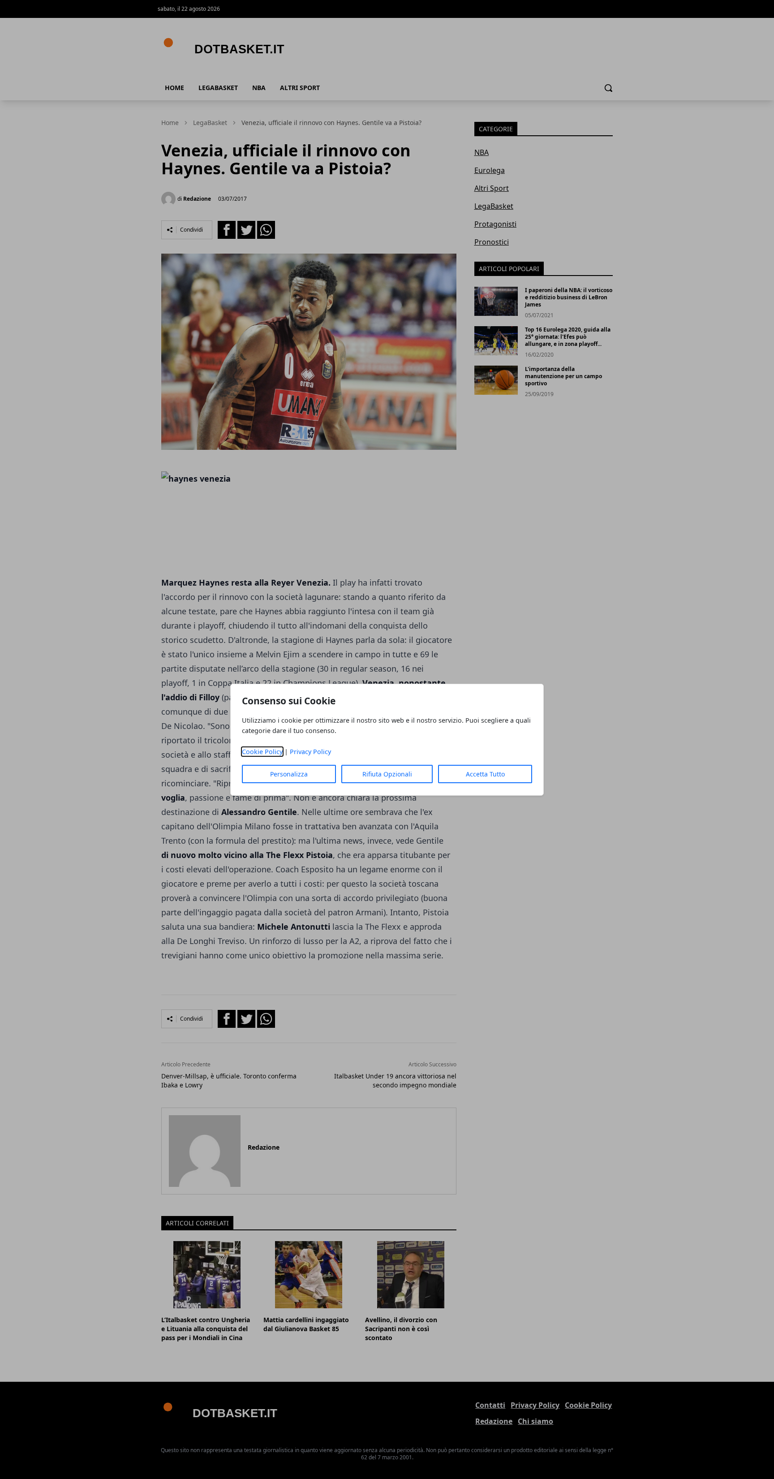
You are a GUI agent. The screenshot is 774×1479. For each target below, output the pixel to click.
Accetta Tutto (485, 774)
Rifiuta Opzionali (387, 774)
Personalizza (289, 774)
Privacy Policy (310, 751)
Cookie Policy (262, 751)
